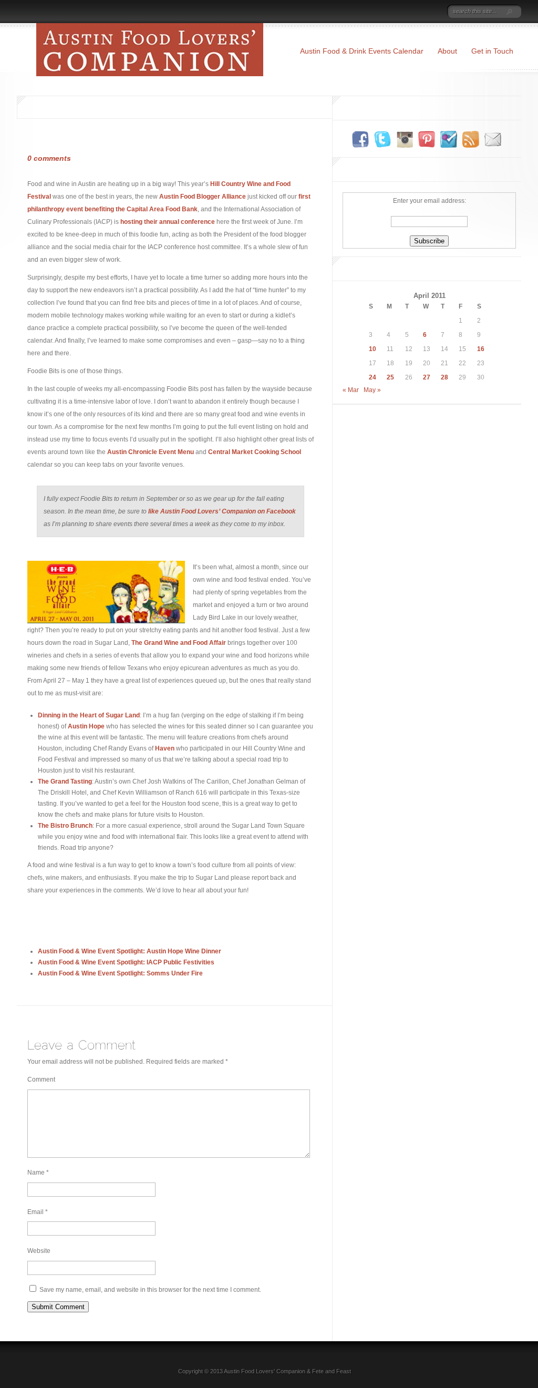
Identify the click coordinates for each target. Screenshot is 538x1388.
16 (480, 349)
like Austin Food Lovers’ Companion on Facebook (222, 511)
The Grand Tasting (65, 781)
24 (372, 377)
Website (38, 1251)
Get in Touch (492, 51)
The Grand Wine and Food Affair (178, 642)
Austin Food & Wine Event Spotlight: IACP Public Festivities (126, 962)
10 (372, 349)
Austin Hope (86, 726)
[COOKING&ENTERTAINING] (394, 12)
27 (426, 377)
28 (444, 377)
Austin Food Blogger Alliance (202, 196)
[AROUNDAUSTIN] (359, 12)
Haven (164, 748)
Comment (41, 1079)
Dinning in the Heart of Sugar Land (89, 715)
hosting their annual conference (167, 221)
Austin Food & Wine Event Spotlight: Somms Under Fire (120, 973)
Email (37, 1212)
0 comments (49, 158)
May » (372, 390)
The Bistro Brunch (65, 825)
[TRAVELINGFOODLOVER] (427, 12)
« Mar (351, 390)
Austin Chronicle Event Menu (150, 452)
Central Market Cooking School (254, 452)
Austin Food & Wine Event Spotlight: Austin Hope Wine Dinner (129, 951)
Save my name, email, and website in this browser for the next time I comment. (150, 1289)
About (447, 51)
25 (390, 377)
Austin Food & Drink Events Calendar (361, 51)
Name (38, 1172)
